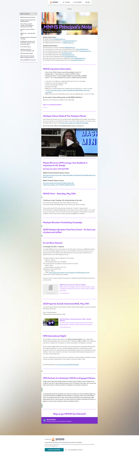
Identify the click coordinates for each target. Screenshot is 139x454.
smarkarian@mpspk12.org (70, 41)
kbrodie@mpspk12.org (68, 54)
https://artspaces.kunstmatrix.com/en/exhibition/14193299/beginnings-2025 (69, 272)
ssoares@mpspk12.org (70, 56)
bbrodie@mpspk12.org (80, 58)
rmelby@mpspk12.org (68, 42)
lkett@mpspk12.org (70, 47)
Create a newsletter (54, 449)
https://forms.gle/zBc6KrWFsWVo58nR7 (68, 364)
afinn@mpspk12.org (67, 53)
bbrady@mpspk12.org (59, 39)
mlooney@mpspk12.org (82, 49)
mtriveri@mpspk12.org (85, 51)
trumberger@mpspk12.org (77, 60)
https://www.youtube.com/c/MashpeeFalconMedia (75, 123)
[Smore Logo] (54, 2)
